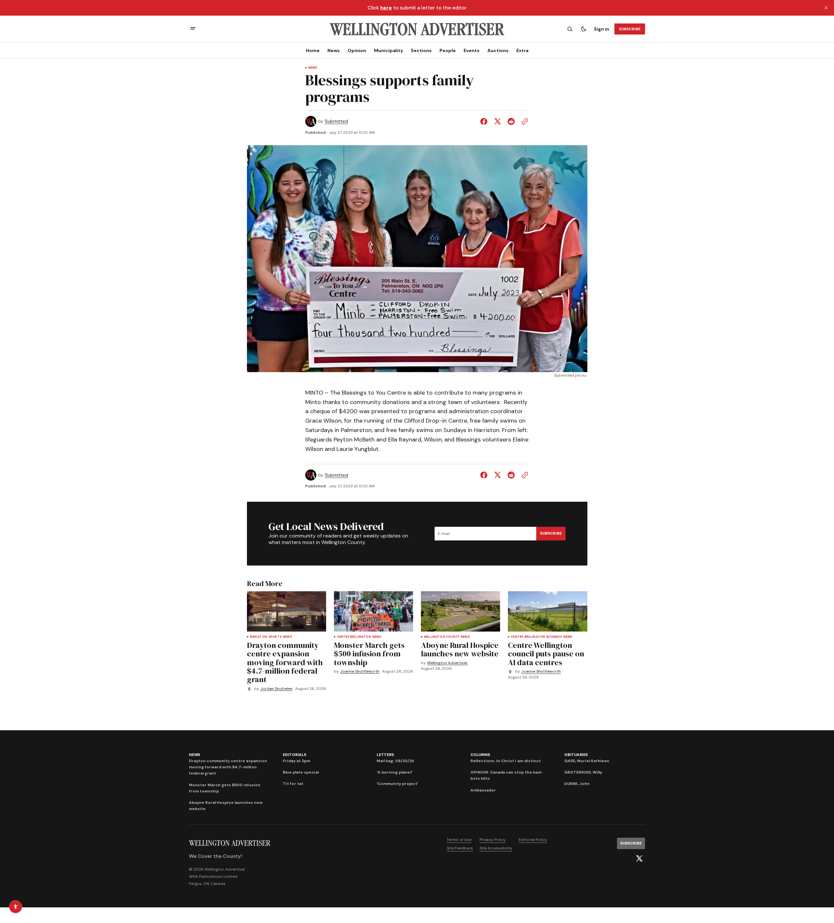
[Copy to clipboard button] (523, 121)
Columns (480, 754)
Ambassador (483, 790)
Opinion (357, 50)
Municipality (388, 50)
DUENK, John (577, 783)
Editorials (294, 754)
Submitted (336, 121)
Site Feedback (460, 848)
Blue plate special (301, 772)
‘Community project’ (397, 783)
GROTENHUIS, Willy (583, 772)
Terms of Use (459, 839)
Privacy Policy (493, 839)
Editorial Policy (533, 839)
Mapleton (258, 637)
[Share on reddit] (511, 121)
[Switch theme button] (583, 29)
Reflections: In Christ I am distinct (505, 760)
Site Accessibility (496, 848)
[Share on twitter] (497, 121)
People (447, 50)
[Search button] (570, 29)
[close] (826, 8)
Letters (385, 754)
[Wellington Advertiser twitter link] (639, 858)
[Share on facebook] (485, 121)
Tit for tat (293, 783)
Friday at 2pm (296, 760)
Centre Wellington (354, 637)
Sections (421, 50)
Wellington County (441, 637)
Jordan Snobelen (276, 689)
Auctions (498, 50)
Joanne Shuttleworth (360, 671)
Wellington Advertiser (447, 663)
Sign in (601, 29)
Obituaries (576, 754)
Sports (274, 637)
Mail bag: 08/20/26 (395, 760)
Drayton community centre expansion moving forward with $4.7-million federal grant (228, 767)
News (333, 50)
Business (554, 637)
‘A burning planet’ (395, 772)
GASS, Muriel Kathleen (586, 760)
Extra (522, 50)
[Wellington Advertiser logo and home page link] (417, 28)
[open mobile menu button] (193, 29)
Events (472, 50)
